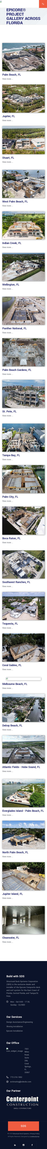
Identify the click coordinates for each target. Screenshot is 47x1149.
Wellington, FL (10, 285)
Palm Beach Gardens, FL (16, 370)
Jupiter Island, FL (12, 894)
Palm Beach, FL (11, 75)
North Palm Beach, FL (15, 852)
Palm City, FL (10, 497)
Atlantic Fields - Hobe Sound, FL (21, 767)
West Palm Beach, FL (15, 201)
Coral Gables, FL (12, 665)
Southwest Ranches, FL (16, 582)
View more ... (7, 79)
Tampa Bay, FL (11, 455)
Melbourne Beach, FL (14, 684)
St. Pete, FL (9, 411)
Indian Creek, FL (11, 243)
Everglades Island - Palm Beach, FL (23, 811)
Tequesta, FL (10, 624)
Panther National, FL (14, 328)
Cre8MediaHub (34, 1137)
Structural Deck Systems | (21, 1134)
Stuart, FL (8, 158)
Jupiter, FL (8, 116)
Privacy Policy (34, 1134)
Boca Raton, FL (11, 538)
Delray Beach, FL (12, 725)
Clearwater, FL (10, 938)
